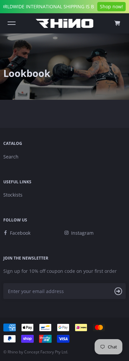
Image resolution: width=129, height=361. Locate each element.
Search (11, 156)
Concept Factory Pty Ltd (45, 352)
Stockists (12, 195)
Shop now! (111, 6)
